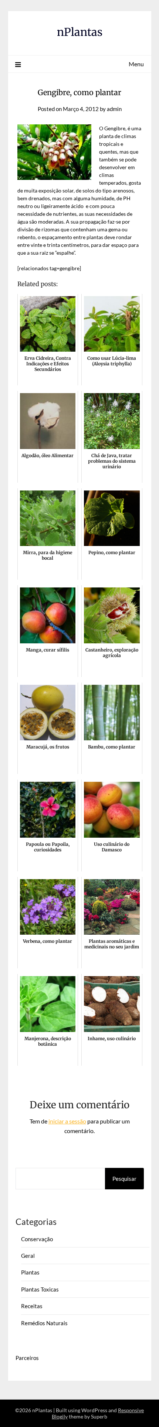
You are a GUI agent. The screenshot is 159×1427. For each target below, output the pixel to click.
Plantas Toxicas (40, 1289)
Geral (28, 1255)
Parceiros (27, 1357)
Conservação (37, 1239)
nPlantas (79, 32)
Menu (136, 63)
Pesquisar (124, 1178)
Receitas (32, 1306)
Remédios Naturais (44, 1323)
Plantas (30, 1272)
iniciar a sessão (67, 1121)
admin (114, 108)
